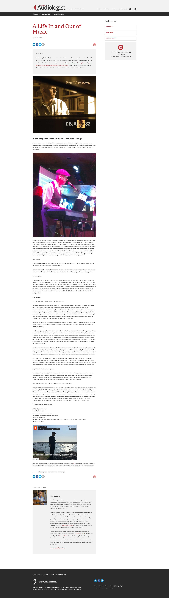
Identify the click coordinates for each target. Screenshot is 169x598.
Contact (112, 586)
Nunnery (61, 472)
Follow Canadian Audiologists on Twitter (102, 580)
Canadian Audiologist (49, 8)
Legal (121, 586)
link (74, 463)
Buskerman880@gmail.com (57, 548)
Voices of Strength (67, 525)
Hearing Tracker (63, 536)
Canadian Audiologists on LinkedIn (95, 580)
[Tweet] (40, 45)
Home (100, 9)
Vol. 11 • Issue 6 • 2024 (55, 14)
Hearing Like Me (80, 534)
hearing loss (42, 472)
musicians (52, 472)
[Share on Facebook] (37, 45)
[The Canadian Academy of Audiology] (45, 582)
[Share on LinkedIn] (34, 45)
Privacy (117, 586)
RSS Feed (135, 9)
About (106, 9)
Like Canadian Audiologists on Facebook (99, 580)
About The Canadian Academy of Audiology (49, 574)
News (113, 9)
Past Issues (122, 9)
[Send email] (43, 45)
